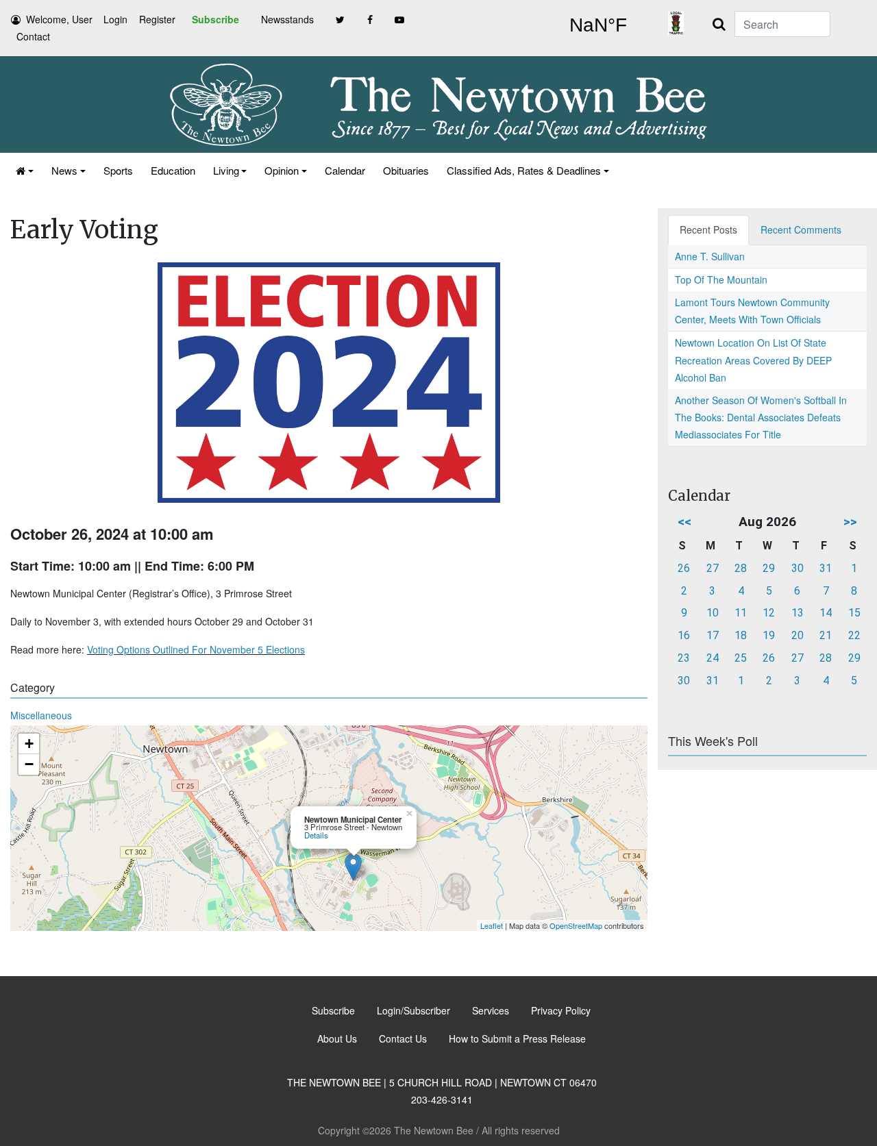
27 (712, 568)
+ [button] (29, 743)
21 (825, 635)
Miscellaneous (41, 715)
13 (797, 612)
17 (712, 635)
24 (712, 657)
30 (797, 568)
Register (157, 19)
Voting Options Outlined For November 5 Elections (196, 649)
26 (684, 568)
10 (712, 612)
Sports (118, 170)
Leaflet (491, 925)
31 (825, 568)
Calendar (345, 170)
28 (740, 568)
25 (740, 657)
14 (825, 612)
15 (854, 612)
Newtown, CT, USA (597, 25)
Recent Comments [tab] (801, 229)
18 (740, 635)
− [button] (29, 764)
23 (684, 657)
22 (854, 635)
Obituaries (406, 170)
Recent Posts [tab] (708, 229)
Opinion (281, 170)
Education (173, 170)
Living (226, 170)
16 (684, 635)
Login (115, 19)
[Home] (24, 170)
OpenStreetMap (575, 925)
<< (684, 522)
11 (740, 612)
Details (316, 835)
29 (769, 568)
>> (850, 522)
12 (769, 612)
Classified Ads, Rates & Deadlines (524, 170)
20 (797, 635)
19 (769, 635)
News (64, 170)
